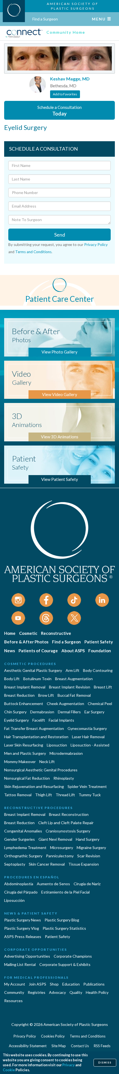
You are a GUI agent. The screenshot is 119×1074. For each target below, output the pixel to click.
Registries (36, 992)
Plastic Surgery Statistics (64, 928)
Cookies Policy (53, 1036)
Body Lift (12, 678)
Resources (13, 1000)
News (9, 650)
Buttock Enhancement (23, 703)
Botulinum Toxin (37, 678)
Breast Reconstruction (69, 814)
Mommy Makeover (20, 761)
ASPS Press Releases (22, 936)
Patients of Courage (38, 650)
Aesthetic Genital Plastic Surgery (33, 670)
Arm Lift (72, 670)
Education (71, 984)
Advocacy (57, 992)
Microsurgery (61, 847)
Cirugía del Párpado (21, 892)
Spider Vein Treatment (87, 786)
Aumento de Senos (53, 883)
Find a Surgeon (45, 19)
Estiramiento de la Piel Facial (65, 892)
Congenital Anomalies (23, 831)
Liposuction (57, 745)
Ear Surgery (94, 711)
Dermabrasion (42, 711)
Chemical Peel (100, 703)
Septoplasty (14, 864)
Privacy (68, 1065)
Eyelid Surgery (16, 720)
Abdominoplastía (18, 883)
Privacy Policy (96, 244)
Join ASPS (37, 984)
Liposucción (14, 900)
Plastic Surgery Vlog (21, 928)
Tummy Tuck (90, 794)
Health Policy (97, 992)
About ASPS (73, 650)
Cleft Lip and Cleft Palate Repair (66, 822)
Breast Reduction (19, 695)
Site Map (58, 1046)
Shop (54, 984)
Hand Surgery (87, 839)
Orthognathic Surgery (23, 855)
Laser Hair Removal (88, 736)
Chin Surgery (15, 711)
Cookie (9, 1070)
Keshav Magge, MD (70, 78)
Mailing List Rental (20, 964)
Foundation (99, 650)
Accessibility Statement (27, 1046)
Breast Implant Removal (24, 687)
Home (9, 633)
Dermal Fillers (69, 711)
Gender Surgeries (19, 839)
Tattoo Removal (18, 794)
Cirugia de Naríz (87, 883)
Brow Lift (46, 695)
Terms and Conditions (33, 252)
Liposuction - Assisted (90, 745)
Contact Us (80, 1046)
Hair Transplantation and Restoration (36, 736)
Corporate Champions (73, 956)
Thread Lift (65, 794)
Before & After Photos (26, 641)
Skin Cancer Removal (47, 864)
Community (14, 992)
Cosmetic (28, 633)
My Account (14, 984)
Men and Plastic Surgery (25, 753)
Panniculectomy (60, 855)
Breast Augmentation (74, 678)
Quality (75, 992)
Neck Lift (47, 761)
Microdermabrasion (66, 753)
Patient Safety (98, 641)
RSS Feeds (102, 1046)
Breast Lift (103, 687)
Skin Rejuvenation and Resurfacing (34, 786)
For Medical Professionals (36, 977)
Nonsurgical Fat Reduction (27, 778)
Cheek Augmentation (65, 703)
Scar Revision (88, 855)
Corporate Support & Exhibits (64, 964)
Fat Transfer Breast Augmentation (34, 728)
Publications (94, 984)
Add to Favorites (65, 94)
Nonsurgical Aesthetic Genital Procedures (40, 769)
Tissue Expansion (83, 864)
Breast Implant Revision (69, 687)
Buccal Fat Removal (74, 695)
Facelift (38, 720)
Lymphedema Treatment (25, 847)
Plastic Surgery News (22, 920)
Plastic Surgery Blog (62, 920)
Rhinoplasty (63, 778)
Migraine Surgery (91, 847)
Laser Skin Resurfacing (23, 745)
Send (59, 235)
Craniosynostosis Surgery (68, 831)
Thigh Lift (43, 794)
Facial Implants (61, 720)
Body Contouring (98, 670)
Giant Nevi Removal (55, 839)
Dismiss (105, 1062)
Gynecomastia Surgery (87, 728)
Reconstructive (56, 633)
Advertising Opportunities (27, 956)
